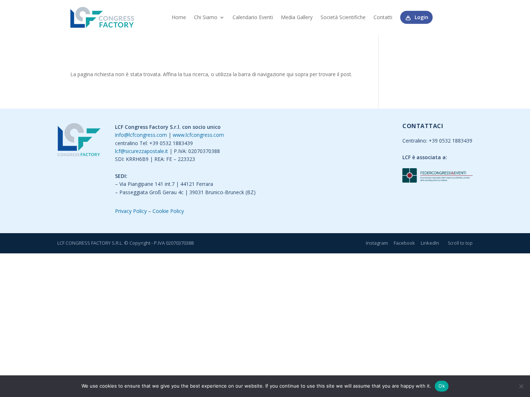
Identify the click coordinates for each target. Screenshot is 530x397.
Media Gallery (297, 17)
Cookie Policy (168, 211)
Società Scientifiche (343, 17)
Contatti (383, 17)
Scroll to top (460, 243)
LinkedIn (430, 243)
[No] (521, 386)
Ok (441, 386)
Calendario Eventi (253, 17)
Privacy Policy (131, 211)
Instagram (377, 243)
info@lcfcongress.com (141, 134)
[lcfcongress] (79, 141)
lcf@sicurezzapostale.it (141, 151)
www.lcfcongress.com (198, 134)
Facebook (404, 243)
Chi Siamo (205, 17)
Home (179, 17)
